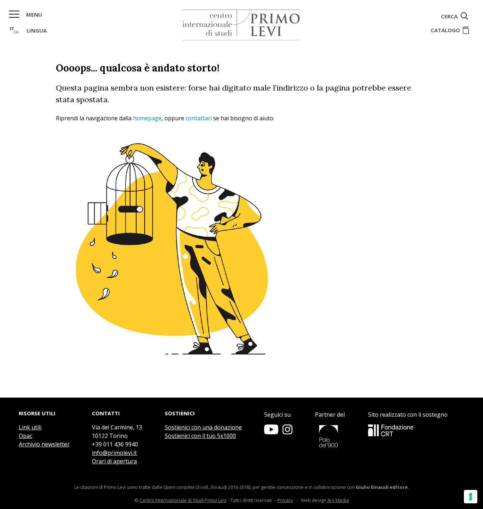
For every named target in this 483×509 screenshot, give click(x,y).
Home (241, 25)
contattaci (199, 118)
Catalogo (445, 30)
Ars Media (338, 500)
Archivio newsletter (44, 444)
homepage (147, 118)
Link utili (30, 427)
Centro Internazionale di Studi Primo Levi (183, 500)
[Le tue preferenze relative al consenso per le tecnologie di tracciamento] (470, 496)
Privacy (285, 500)
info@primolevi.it (114, 453)
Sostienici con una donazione (203, 427)
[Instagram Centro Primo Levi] (287, 432)
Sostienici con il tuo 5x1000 (200, 436)
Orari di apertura (114, 461)
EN (16, 32)
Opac (25, 436)
